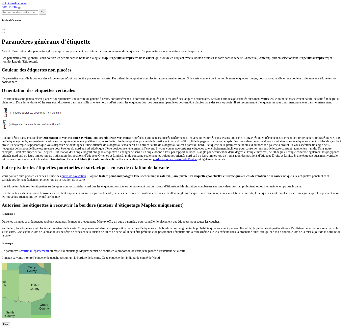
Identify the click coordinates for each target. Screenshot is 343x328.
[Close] (3, 29)
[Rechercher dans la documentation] (42, 11)
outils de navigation (74, 176)
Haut (6, 324)
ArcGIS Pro (9, 7)
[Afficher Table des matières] (3, 32)
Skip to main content (14, 3)
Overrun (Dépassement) (34, 251)
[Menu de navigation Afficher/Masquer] (19, 8)
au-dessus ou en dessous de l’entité (175, 159)
